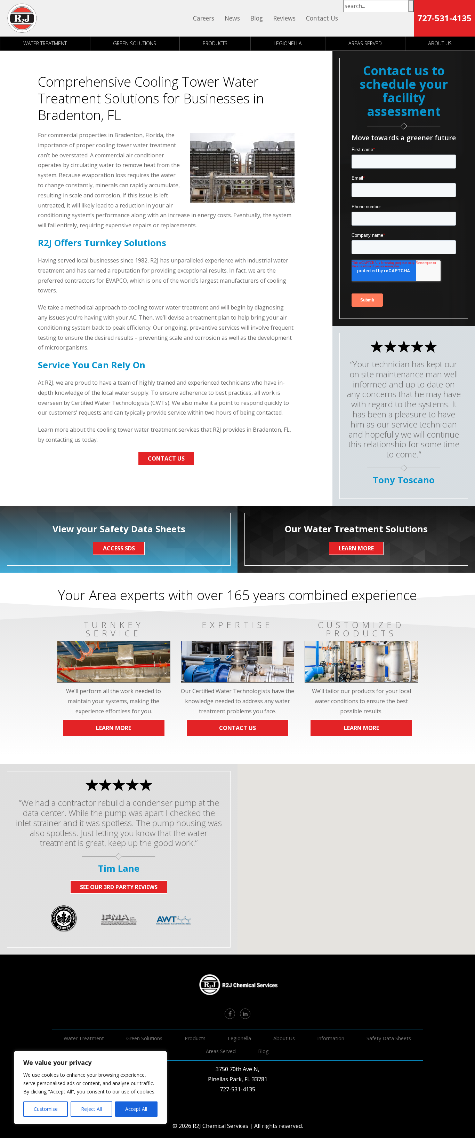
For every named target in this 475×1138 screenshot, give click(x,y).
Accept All (136, 1109)
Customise (46, 1109)
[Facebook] (230, 1013)
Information (330, 1038)
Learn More (113, 728)
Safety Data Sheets (389, 1038)
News (232, 18)
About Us (284, 1038)
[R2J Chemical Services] (22, 18)
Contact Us (322, 18)
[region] (90, 1087)
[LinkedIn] (245, 1013)
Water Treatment (45, 43)
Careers (203, 18)
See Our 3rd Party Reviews (119, 887)
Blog (256, 18)
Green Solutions (134, 43)
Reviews (284, 18)
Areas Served (365, 43)
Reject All (91, 1109)
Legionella (288, 43)
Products (215, 43)
